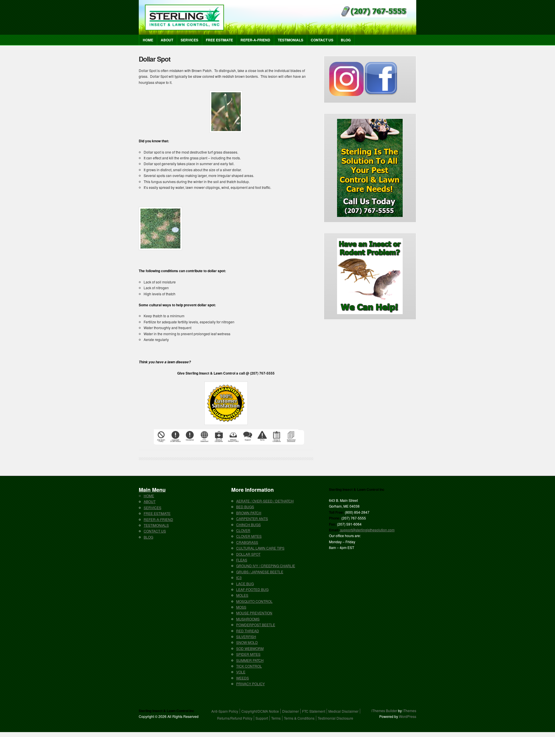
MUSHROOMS (248, 618)
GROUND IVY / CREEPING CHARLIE (265, 565)
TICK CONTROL (249, 666)
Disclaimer (290, 711)
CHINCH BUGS (248, 524)
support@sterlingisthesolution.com (367, 529)
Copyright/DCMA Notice (260, 711)
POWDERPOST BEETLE (255, 624)
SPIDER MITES (248, 654)
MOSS (241, 607)
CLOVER (243, 530)
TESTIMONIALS (290, 40)
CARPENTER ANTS (252, 518)
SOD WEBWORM (250, 648)
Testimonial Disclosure (335, 718)
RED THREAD (247, 630)
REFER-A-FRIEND (255, 40)
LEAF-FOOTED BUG (252, 589)
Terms (276, 718)
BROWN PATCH (248, 512)
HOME (148, 40)
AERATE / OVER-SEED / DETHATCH (265, 500)
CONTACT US (322, 40)
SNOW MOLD (247, 642)
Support (262, 718)
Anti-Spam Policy (224, 711)
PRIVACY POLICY (250, 683)
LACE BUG (245, 583)
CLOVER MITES (249, 536)
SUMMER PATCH (250, 660)
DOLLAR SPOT (248, 554)
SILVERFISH (246, 636)
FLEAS (241, 559)
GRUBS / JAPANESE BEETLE (259, 571)
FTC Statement (313, 711)
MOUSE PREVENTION (254, 612)
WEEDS (242, 677)
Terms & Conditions (299, 718)
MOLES (242, 595)
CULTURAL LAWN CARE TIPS (260, 548)
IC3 (239, 577)
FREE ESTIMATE (219, 40)
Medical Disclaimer (343, 711)
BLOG (346, 40)
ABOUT (167, 40)
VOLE (240, 671)
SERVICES (189, 40)
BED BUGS (245, 506)
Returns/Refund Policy (234, 718)
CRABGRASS (247, 542)
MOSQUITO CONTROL (254, 601)
